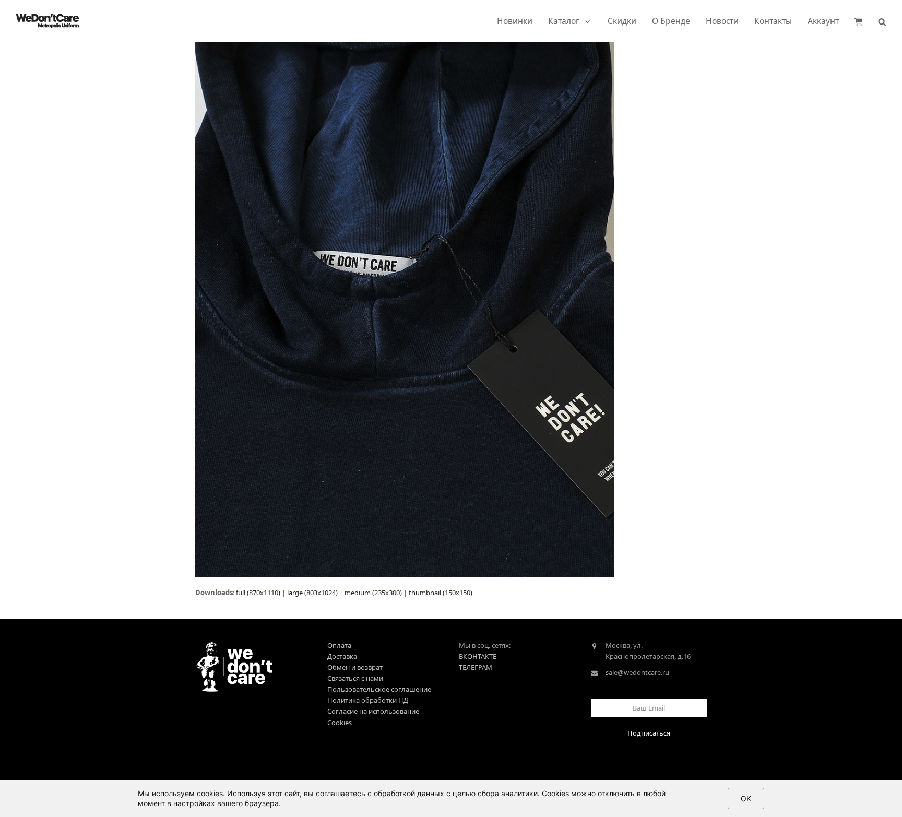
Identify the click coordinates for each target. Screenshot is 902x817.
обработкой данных (409, 793)
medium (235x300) (373, 592)
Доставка (342, 656)
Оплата (339, 645)
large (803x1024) (312, 592)
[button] (859, 21)
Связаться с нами (355, 678)
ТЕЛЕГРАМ (475, 667)
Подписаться (648, 733)
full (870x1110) (258, 592)
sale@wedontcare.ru (637, 672)
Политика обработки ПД (367, 700)
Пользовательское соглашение (379, 689)
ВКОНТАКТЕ (477, 656)
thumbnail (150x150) (440, 592)
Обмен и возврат (355, 667)
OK (746, 798)
